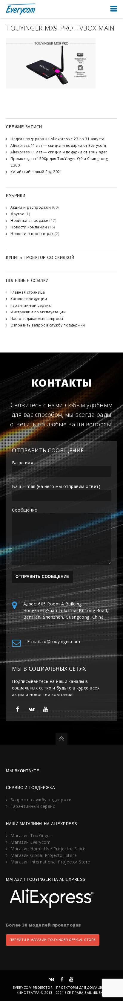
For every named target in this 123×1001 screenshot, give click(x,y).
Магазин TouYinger (30, 835)
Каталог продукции (28, 298)
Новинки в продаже (29, 220)
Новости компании (28, 227)
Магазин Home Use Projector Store (47, 849)
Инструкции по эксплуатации (38, 312)
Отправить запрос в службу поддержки (47, 325)
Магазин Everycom (30, 842)
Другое (17, 213)
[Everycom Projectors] (21, 9)
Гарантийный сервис (30, 305)
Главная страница (27, 292)
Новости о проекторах (31, 233)
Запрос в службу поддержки (41, 799)
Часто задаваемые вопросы (36, 318)
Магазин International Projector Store (50, 862)
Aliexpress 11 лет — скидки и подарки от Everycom (58, 145)
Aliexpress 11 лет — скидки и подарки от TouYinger (58, 152)
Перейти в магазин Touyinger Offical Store (53, 940)
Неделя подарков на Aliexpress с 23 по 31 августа (57, 138)
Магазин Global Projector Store (43, 855)
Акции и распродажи (30, 207)
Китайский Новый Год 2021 (36, 171)
